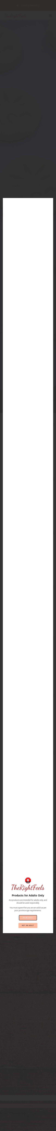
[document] (28, 565)
